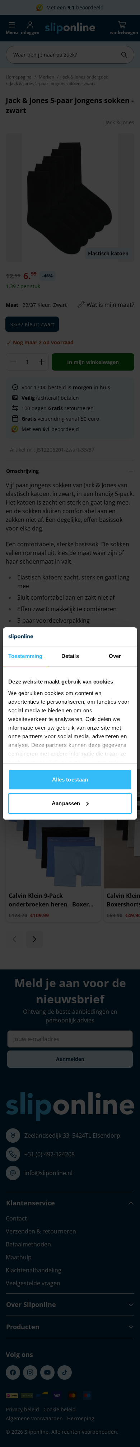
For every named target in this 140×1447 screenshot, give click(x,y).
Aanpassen (66, 803)
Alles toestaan (70, 779)
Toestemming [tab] (25, 656)
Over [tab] (115, 656)
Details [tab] (70, 656)
